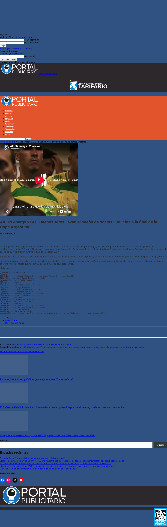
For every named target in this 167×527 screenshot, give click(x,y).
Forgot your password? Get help (16, 48)
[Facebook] (4, 237)
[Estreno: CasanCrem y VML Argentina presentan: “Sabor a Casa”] (14, 374)
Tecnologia (9, 126)
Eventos (8, 113)
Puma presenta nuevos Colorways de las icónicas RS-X (47, 344)
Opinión (8, 134)
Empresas (9, 119)
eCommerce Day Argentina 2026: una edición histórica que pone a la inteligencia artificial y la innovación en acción (57, 466)
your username (31, 39)
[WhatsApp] (33, 237)
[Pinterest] (23, 237)
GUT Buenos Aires (14, 323)
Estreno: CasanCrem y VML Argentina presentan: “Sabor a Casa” (36, 379)
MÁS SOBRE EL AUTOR (34, 352)
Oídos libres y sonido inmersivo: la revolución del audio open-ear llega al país (38, 468)
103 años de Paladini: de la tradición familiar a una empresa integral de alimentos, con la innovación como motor (62, 407)
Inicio (2, 141)
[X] (14, 237)
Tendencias (9, 129)
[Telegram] (43, 237)
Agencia (8, 116)
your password (31, 42)
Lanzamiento (10, 124)
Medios (8, 121)
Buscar (3, 440)
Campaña (9, 111)
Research (9, 132)
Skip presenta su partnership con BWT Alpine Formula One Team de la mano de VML (47, 435)
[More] (52, 237)
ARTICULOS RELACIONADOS (12, 352)
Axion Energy (12, 320)
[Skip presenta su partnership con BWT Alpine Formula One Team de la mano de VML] (14, 430)
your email (29, 56)
